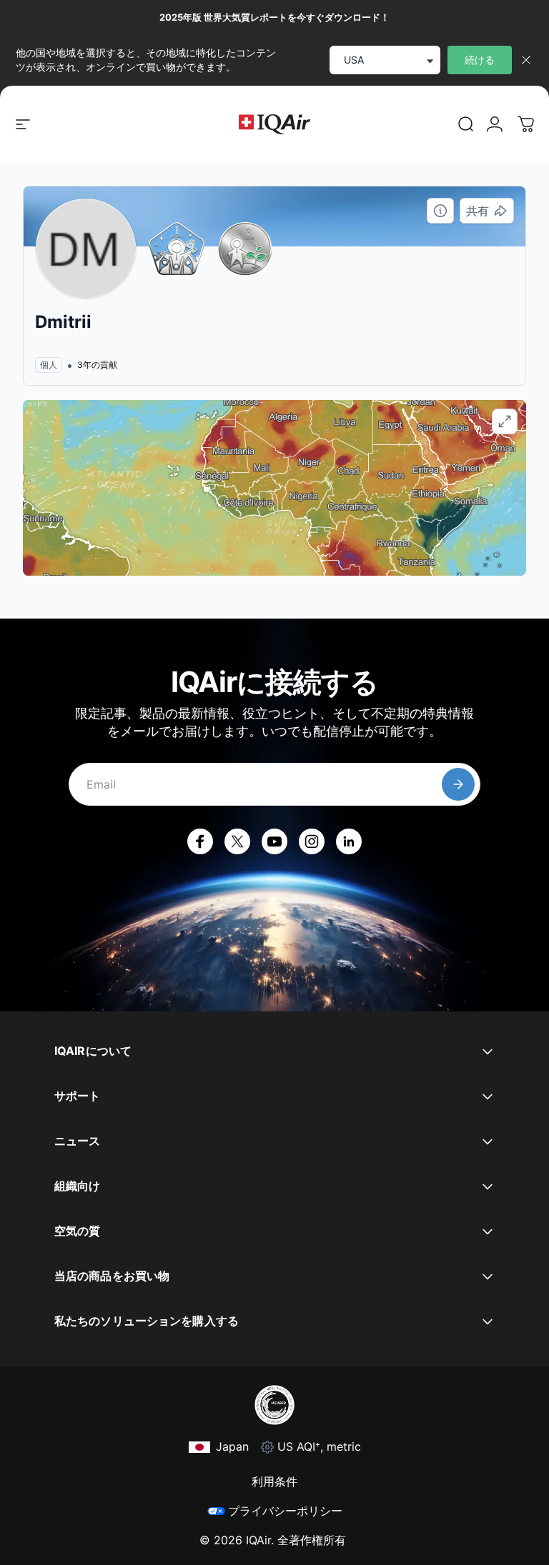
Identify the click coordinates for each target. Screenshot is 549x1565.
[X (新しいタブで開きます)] (237, 841)
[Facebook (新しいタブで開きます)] (200, 841)
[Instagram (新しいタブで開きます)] (312, 841)
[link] (466, 124)
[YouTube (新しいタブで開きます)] (274, 841)
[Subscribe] (458, 784)
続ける (480, 60)
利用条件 (274, 1481)
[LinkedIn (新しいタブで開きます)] (349, 841)
